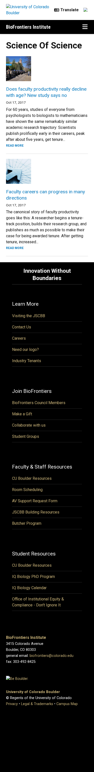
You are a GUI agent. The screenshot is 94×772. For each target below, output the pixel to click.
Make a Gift (22, 414)
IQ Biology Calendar (29, 587)
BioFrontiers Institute (28, 27)
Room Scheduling (27, 489)
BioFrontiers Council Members (38, 402)
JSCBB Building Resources (35, 512)
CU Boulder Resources (32, 478)
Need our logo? (25, 349)
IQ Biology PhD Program (33, 576)
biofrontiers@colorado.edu (51, 656)
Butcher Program (26, 523)
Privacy (12, 704)
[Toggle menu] (85, 27)
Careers (19, 338)
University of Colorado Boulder (33, 692)
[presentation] (47, 68)
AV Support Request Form (34, 501)
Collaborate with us (29, 425)
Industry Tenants (26, 360)
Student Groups (25, 436)
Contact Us (21, 327)
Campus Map (67, 704)
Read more (15, 145)
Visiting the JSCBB (28, 315)
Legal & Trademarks (37, 704)
